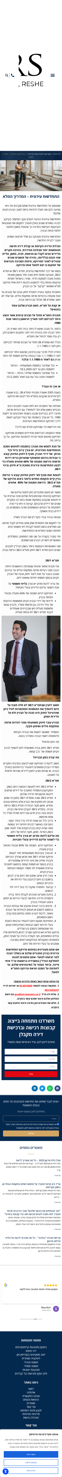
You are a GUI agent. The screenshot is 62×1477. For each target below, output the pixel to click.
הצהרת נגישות (31, 1417)
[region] (31, 1453)
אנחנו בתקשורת (31, 1396)
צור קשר (31, 1407)
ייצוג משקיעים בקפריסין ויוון (31, 1354)
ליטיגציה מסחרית (31, 1358)
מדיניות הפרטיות (31, 1414)
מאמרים (31, 1403)
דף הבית (56, 154)
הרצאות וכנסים (31, 1399)
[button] (52, 75)
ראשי (31, 1389)
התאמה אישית (31, 1462)
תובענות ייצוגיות (31, 1369)
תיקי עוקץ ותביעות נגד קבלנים (31, 1373)
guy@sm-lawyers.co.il (27, 994)
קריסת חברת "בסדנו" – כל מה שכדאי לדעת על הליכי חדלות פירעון (32, 1239)
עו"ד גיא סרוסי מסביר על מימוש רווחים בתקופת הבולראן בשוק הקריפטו (31, 1185)
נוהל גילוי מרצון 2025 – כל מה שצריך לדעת (38, 1160)
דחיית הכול (31, 1470)
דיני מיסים (31, 1351)
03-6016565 (25, 985)
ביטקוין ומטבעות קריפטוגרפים (31, 1347)
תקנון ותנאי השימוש (31, 1410)
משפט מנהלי (31, 1362)
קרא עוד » (57, 1175)
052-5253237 (52, 990)
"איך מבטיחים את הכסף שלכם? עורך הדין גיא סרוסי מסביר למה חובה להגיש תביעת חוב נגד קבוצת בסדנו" (32, 1212)
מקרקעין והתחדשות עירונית (39, 154)
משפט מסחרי (31, 1366)
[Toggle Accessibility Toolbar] (5, 1471)
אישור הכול (31, 1454)
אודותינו (31, 1392)
